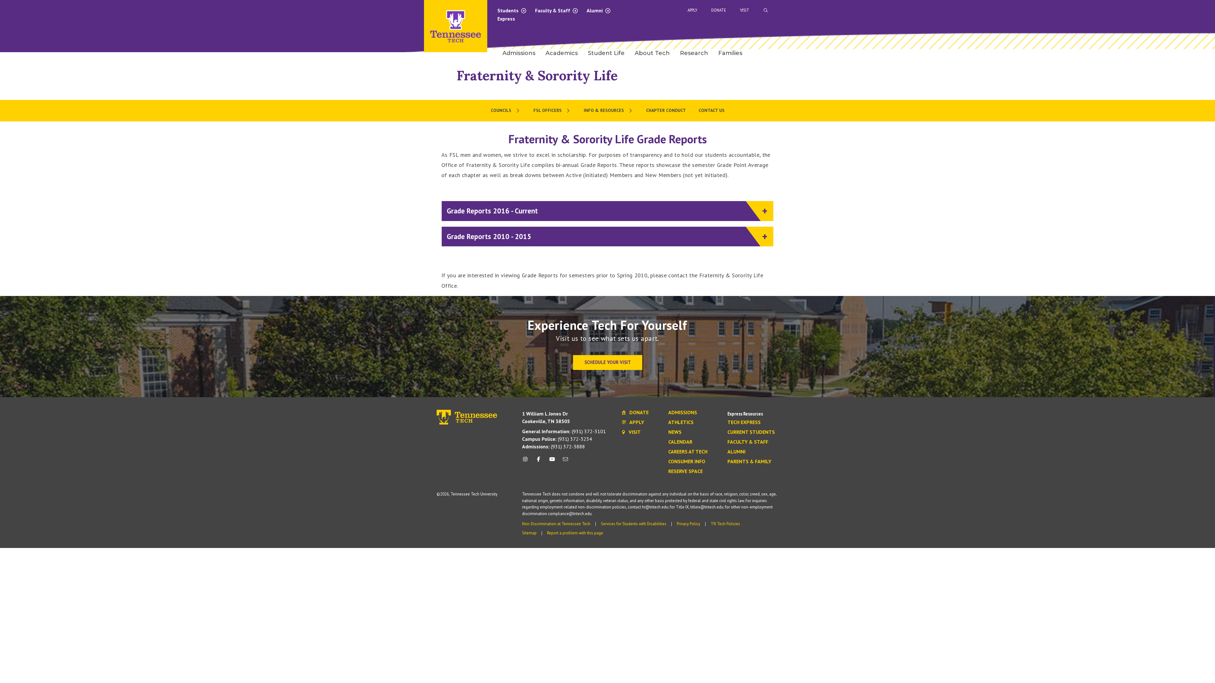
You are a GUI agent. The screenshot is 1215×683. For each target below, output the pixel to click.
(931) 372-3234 (557, 439)
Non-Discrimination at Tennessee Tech (556, 523)
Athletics (681, 422)
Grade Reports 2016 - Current (492, 210)
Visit (744, 10)
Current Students (751, 432)
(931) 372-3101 (564, 431)
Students (508, 10)
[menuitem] (505, 110)
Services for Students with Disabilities (633, 523)
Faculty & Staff (553, 10)
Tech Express (744, 422)
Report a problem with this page (575, 533)
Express (506, 18)
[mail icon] (565, 461)
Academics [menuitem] (561, 53)
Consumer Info (686, 462)
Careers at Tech (687, 452)
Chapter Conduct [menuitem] (666, 110)
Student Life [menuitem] (606, 53)
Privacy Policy (688, 523)
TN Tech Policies (725, 523)
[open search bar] (765, 10)
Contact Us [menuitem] (712, 110)
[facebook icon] (538, 461)
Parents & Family (749, 462)
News (675, 432)
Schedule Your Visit (607, 362)
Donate (718, 10)
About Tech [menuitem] (652, 53)
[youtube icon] (552, 461)
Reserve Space (685, 471)
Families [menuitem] (730, 53)
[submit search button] (877, 10)
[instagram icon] (527, 461)
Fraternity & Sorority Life (537, 75)
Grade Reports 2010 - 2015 (489, 236)
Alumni (595, 10)
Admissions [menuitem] (518, 53)
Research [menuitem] (694, 53)
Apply (692, 10)
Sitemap (529, 533)
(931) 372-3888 (553, 446)
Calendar (680, 442)
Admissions (682, 412)
